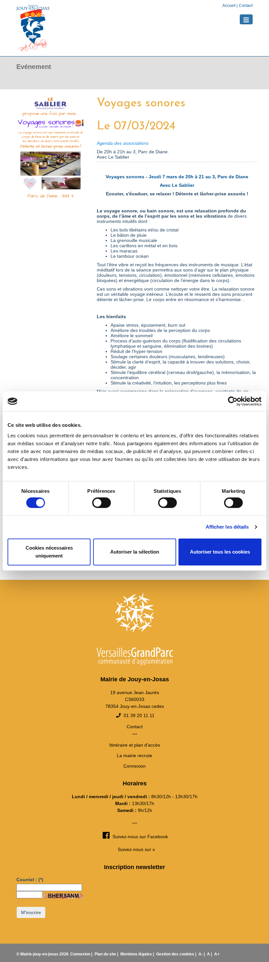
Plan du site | (106, 954)
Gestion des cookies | (176, 954)
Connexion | (81, 954)
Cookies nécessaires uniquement (49, 551)
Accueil (229, 5)
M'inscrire (31, 912)
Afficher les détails (227, 527)
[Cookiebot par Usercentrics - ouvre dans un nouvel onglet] (232, 401)
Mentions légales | (137, 954)
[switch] (101, 502)
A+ (216, 954)
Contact (246, 5)
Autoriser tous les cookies (220, 552)
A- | (202, 954)
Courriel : (29, 879)
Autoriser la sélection (134, 552)
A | (210, 954)
